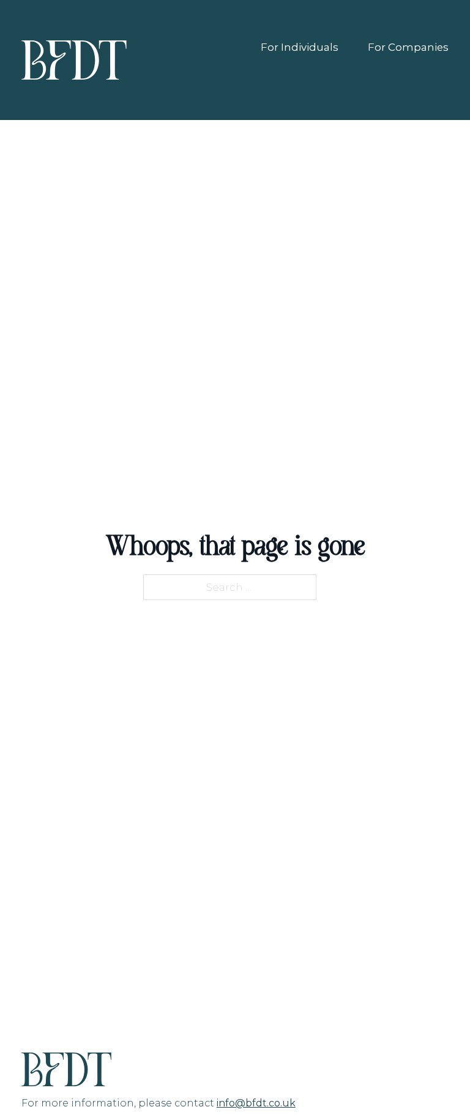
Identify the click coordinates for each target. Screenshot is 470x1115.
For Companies (408, 47)
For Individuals (299, 47)
